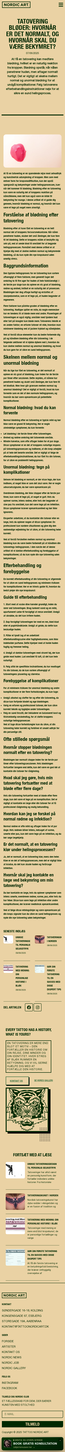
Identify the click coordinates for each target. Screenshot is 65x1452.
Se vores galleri (43, 1080)
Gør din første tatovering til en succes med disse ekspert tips (42, 1254)
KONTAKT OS (16, 1080)
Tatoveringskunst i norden (42, 1195)
